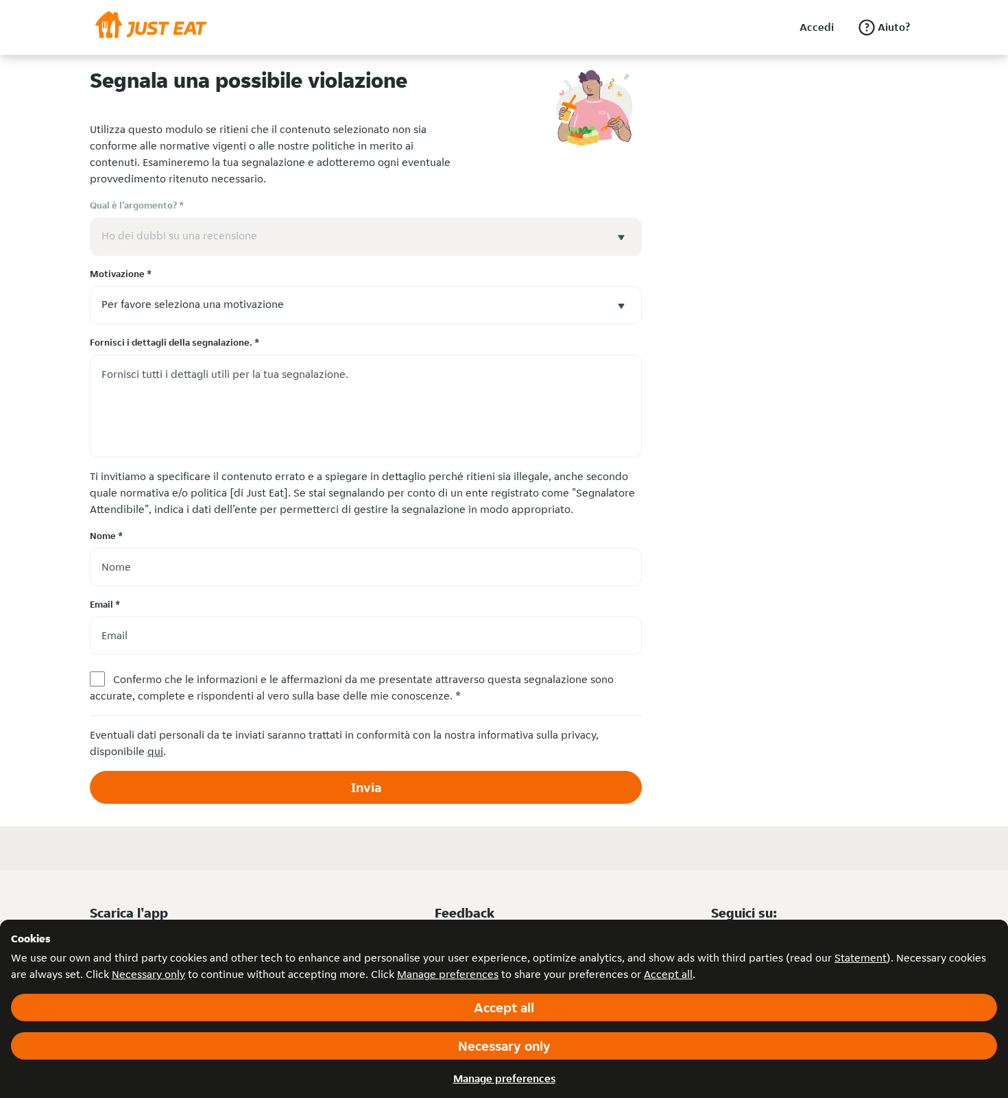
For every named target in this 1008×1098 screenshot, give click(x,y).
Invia (366, 787)
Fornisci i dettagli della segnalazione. (174, 342)
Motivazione (121, 273)
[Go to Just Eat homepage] (151, 27)
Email (105, 604)
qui (155, 751)
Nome (106, 535)
